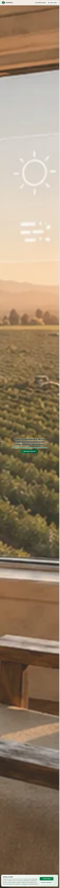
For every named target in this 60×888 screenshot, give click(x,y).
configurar (24, 884)
